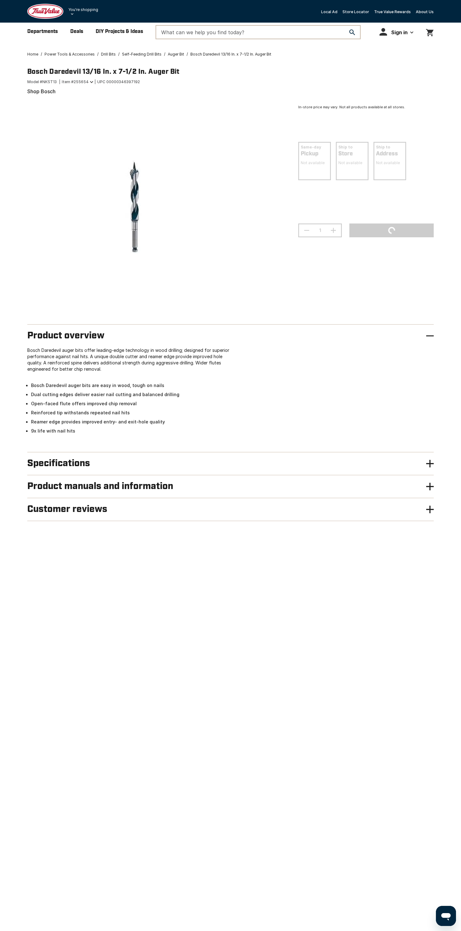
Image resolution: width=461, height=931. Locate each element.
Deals (76, 31)
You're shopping (83, 9)
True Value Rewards (392, 11)
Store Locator (355, 11)
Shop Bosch (41, 91)
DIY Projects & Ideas (119, 31)
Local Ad (329, 11)
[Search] (352, 32)
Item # (75, 81)
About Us (425, 11)
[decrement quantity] (306, 230)
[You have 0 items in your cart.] (430, 31)
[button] (396, 32)
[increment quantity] (333, 230)
